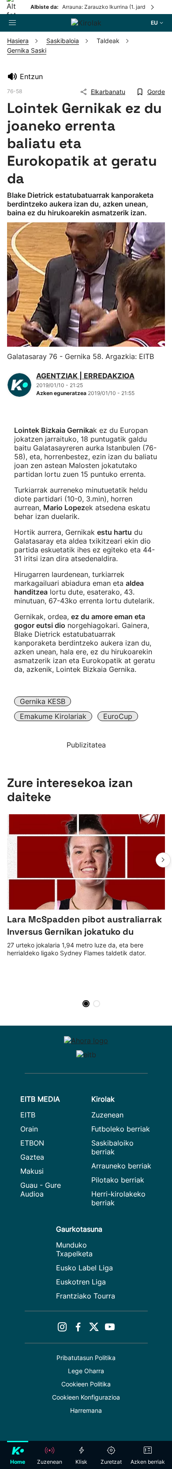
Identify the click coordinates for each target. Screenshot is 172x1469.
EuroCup (117, 716)
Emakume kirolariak (53, 716)
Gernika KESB (42, 701)
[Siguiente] (153, 7)
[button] (163, 859)
